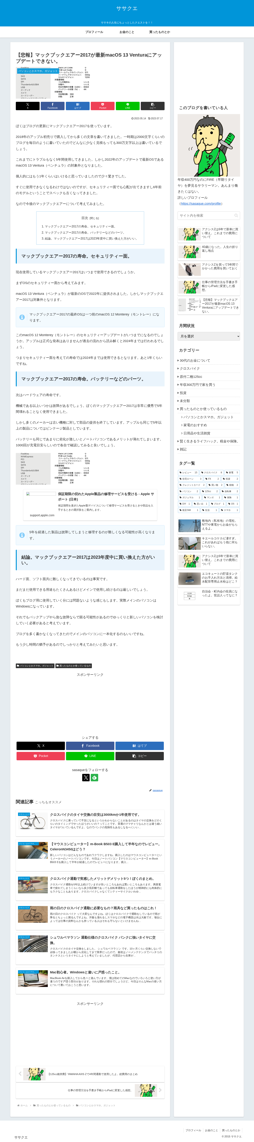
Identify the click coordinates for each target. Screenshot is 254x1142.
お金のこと (211, 1130)
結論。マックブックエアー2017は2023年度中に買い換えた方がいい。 (92, 238)
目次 (84, 218)
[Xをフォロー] (86, 777)
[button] (153, 106)
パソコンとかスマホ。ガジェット (36, 665)
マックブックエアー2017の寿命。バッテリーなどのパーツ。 (85, 232)
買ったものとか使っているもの (75, 665)
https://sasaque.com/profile (201, 203)
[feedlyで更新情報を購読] (94, 777)
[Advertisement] (90, 704)
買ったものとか (231, 1130)
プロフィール (193, 1130)
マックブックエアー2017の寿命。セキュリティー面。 (81, 226)
